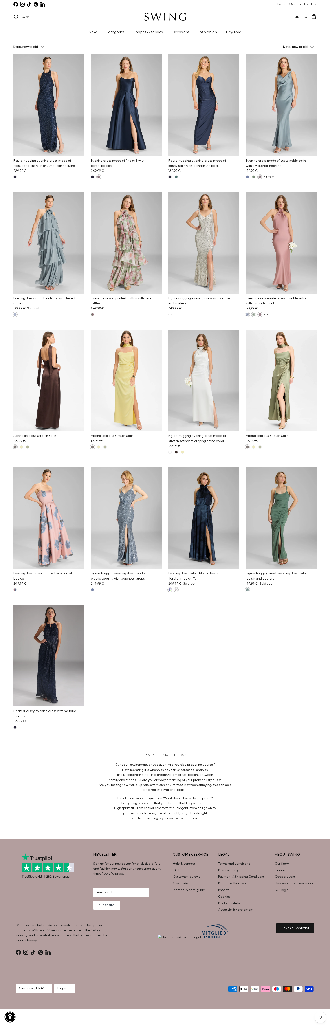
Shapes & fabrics (148, 32)
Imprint (223, 890)
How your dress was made (294, 883)
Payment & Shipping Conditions (241, 876)
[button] (10, 1017)
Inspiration (207, 32)
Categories (115, 32)
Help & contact (184, 863)
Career (280, 870)
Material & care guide (189, 890)
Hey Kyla (233, 32)
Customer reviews (186, 876)
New (93, 32)
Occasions (180, 32)
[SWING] (165, 17)
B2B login (281, 890)
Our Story (282, 863)
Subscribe (106, 905)
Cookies (224, 896)
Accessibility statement (235, 909)
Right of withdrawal (232, 883)
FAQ (176, 870)
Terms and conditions (234, 863)
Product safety (229, 903)
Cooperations (285, 876)
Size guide (180, 883)
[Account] (296, 17)
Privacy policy (228, 870)
